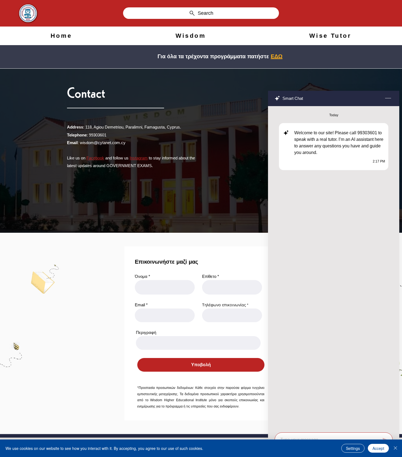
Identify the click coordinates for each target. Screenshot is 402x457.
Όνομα (141, 276)
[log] (333, 267)
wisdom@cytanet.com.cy (103, 142)
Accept (378, 448)
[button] (191, 36)
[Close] (395, 448)
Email (140, 305)
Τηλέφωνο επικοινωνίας (224, 305)
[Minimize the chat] (388, 98)
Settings (353, 448)
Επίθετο (209, 276)
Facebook (95, 158)
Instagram (139, 158)
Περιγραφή (146, 332)
